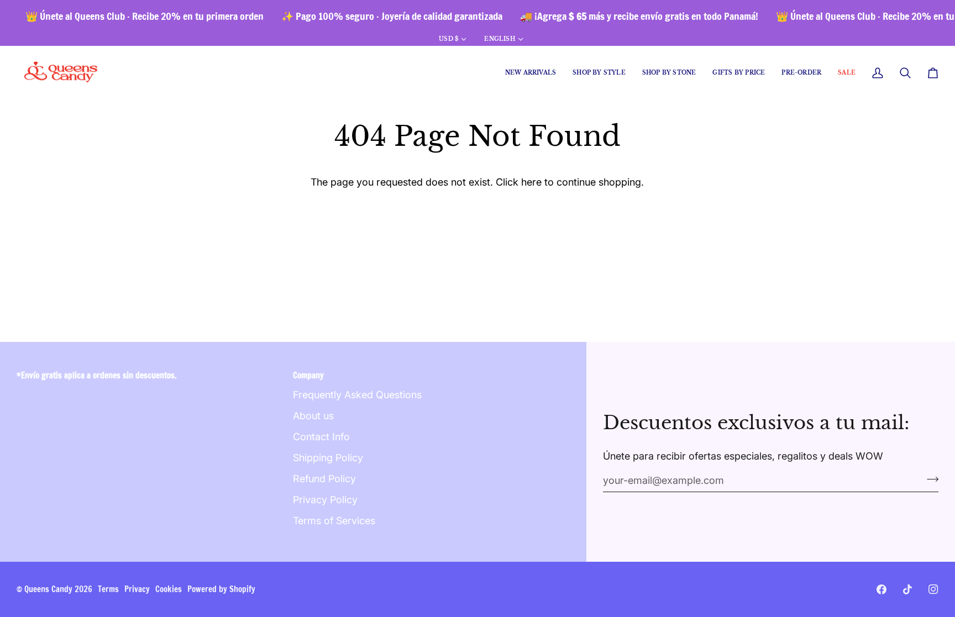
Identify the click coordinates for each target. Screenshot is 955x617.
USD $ (448, 39)
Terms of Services (334, 520)
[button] (599, 73)
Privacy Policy (325, 499)
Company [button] (308, 375)
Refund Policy (324, 478)
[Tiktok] (907, 589)
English (499, 39)
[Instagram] (933, 589)
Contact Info (321, 436)
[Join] (929, 479)
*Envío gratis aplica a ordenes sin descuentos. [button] (97, 375)
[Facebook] (881, 589)
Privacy (137, 589)
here (531, 182)
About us (313, 415)
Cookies (168, 589)
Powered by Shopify (221, 589)
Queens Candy (48, 589)
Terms (108, 589)
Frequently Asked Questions (357, 394)
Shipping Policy (328, 457)
